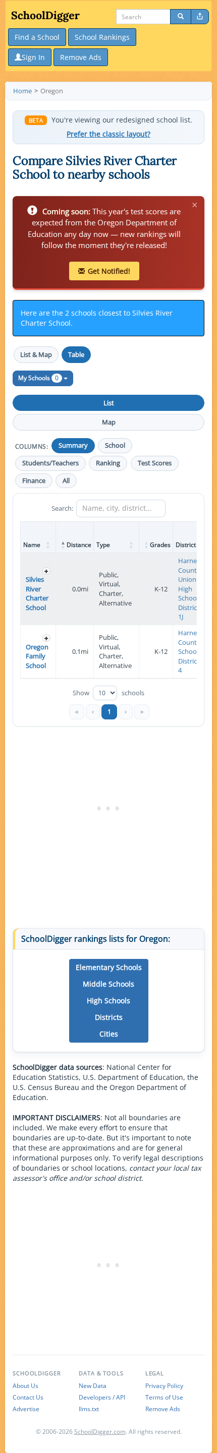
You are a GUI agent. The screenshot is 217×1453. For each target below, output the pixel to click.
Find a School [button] (37, 37)
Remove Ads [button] (80, 57)
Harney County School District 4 (189, 651)
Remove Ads (162, 1409)
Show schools (108, 693)
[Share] (200, 16)
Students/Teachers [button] (50, 463)
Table (76, 354)
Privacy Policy (164, 1385)
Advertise (26, 1409)
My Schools (38, 378)
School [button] (115, 445)
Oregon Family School (37, 656)
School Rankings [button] (102, 37)
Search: (62, 508)
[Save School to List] (46, 571)
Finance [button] (33, 480)
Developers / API (102, 1397)
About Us (25, 1385)
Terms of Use (164, 1397)
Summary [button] (73, 445)
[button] (48, 545)
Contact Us (28, 1397)
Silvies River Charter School (37, 593)
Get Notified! (109, 271)
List (108, 402)
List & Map (36, 354)
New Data (92, 1385)
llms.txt (89, 1409)
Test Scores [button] (155, 463)
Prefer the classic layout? (108, 134)
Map (109, 422)
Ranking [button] (108, 463)
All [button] (66, 480)
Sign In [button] (33, 57)
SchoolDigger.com (100, 1431)
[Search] (180, 16)
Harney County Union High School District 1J (189, 588)
